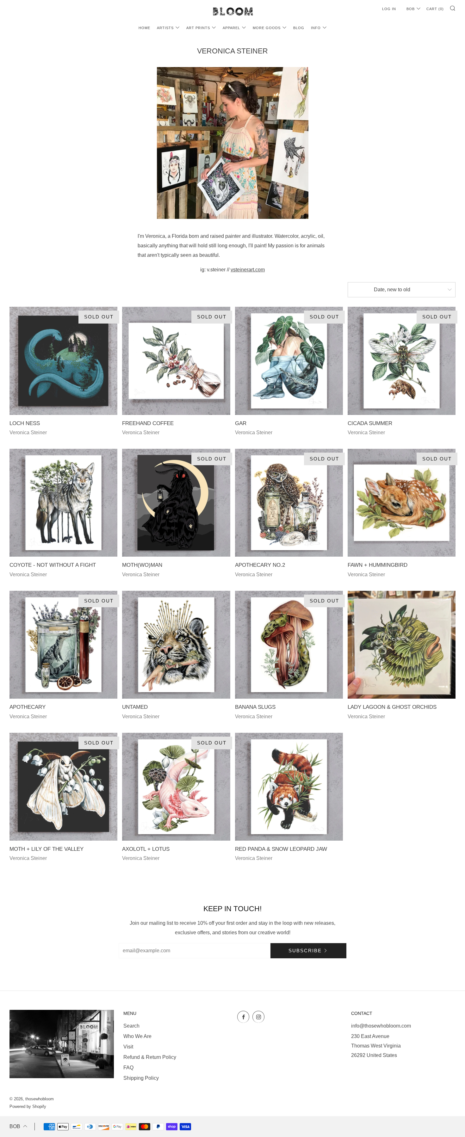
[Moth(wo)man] (176, 503)
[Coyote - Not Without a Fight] (63, 503)
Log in (389, 9)
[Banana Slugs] (289, 645)
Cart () (435, 9)
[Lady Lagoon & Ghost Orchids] (402, 645)
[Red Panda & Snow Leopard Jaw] (289, 787)
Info (316, 28)
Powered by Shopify (27, 1106)
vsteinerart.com (248, 269)
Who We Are (137, 1036)
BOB (410, 9)
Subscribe (305, 950)
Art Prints (198, 28)
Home (144, 28)
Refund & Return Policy (149, 1057)
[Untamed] (176, 645)
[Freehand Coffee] (176, 361)
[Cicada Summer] (402, 361)
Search (131, 1026)
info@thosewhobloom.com (381, 1026)
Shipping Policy (141, 1078)
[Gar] (289, 361)
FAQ (128, 1067)
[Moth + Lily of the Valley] (63, 787)
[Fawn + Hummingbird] (402, 503)
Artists (165, 28)
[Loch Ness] (63, 361)
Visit (128, 1046)
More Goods (267, 28)
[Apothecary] (63, 645)
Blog (298, 28)
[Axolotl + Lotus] (176, 787)
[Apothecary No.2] (289, 503)
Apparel (231, 28)
